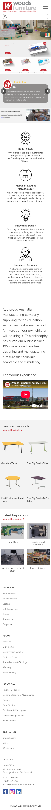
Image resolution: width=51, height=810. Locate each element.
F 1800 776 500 (10, 781)
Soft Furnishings (10, 609)
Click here (8, 72)
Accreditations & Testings (15, 662)
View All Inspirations (12, 519)
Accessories (8, 619)
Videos (6, 743)
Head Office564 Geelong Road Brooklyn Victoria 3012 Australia (18, 769)
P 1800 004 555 (10, 777)
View (7, 53)
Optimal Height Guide (13, 715)
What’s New (8, 748)
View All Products (11, 430)
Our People (8, 647)
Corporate (8, 624)
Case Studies (9, 705)
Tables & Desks (10, 598)
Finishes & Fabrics (11, 690)
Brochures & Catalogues (14, 710)
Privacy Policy (9, 672)
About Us (7, 641)
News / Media (9, 720)
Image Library (9, 738)
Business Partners (11, 657)
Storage (6, 614)
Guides (6, 700)
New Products (9, 593)
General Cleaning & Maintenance (18, 695)
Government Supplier (13, 652)
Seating (6, 604)
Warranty (7, 667)
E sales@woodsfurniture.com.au (18, 784)
